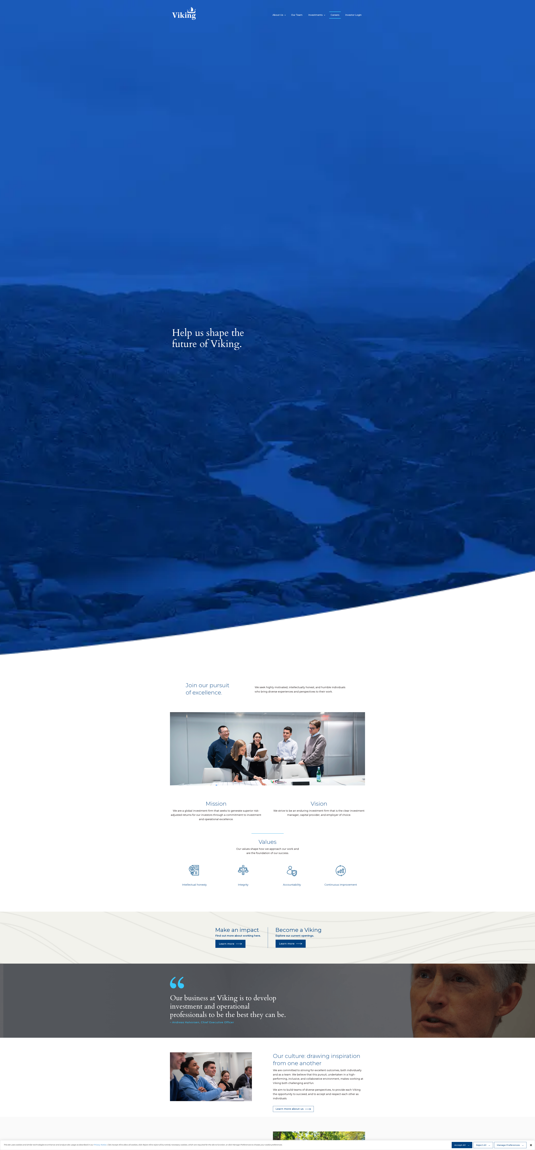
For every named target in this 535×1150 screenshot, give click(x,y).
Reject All (481, 1145)
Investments (315, 15)
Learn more (226, 943)
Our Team (296, 15)
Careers (335, 15)
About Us (278, 15)
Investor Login (353, 15)
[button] (531, 1145)
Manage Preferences (508, 1145)
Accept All (460, 1145)
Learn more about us (289, 1108)
